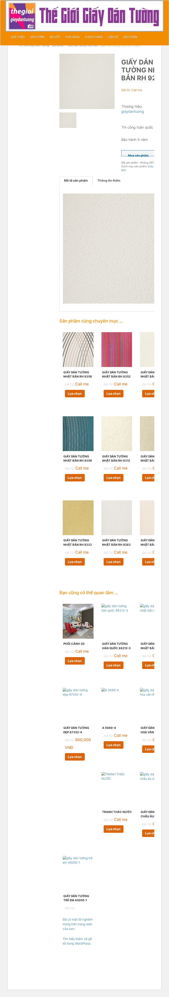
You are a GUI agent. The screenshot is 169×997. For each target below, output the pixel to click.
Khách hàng (94, 37)
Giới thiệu (18, 37)
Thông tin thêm (108, 180)
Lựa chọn (75, 393)
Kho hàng (73, 37)
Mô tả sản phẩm (76, 180)
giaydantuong (132, 111)
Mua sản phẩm (138, 155)
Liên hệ (113, 37)
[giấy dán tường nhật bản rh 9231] (87, 81)
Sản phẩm (37, 37)
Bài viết (55, 37)
